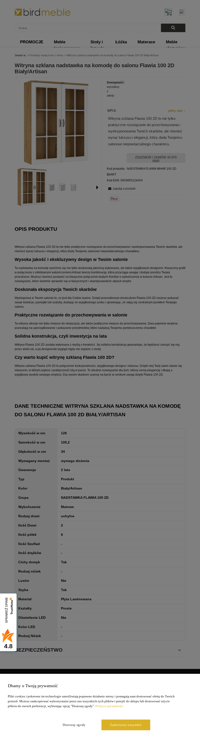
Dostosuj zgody (74, 725)
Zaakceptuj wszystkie (126, 725)
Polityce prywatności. (109, 706)
